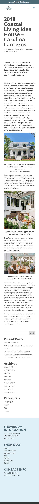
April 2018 (7, 380)
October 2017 (8, 389)
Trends (6, 51)
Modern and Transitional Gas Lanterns (17, 352)
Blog (5, 456)
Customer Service (14, 475)
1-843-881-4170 (24, 234)
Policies (6, 458)
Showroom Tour (9, 453)
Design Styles (28, 49)
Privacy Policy (8, 461)
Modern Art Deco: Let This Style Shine (17, 358)
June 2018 (7, 377)
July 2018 (7, 373)
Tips (5, 408)
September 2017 (9, 393)
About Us (7, 448)
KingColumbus (10, 49)
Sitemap (6, 463)
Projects (6, 405)
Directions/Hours (10, 451)
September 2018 (9, 370)
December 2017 (9, 383)
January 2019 (8, 367)
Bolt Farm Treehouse (11, 343)
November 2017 (9, 386)
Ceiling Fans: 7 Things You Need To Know (18, 355)
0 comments (13, 51)
